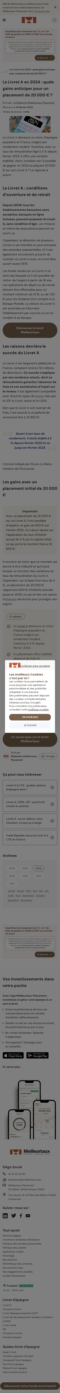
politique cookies (38, 709)
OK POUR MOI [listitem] (30, 717)
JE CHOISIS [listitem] (30, 725)
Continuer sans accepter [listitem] (28, 670)
